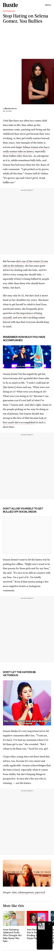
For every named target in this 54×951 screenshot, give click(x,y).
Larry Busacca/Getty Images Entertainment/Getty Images (53, 81)
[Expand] (40, 924)
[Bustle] (10, 5)
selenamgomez (26, 892)
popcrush (40, 892)
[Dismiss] (49, 924)
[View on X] (27, 535)
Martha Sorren (11, 108)
